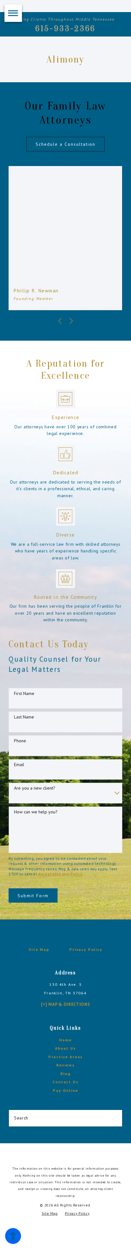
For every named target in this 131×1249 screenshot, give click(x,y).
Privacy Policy (85, 949)
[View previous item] (60, 321)
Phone (20, 741)
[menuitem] (65, 1040)
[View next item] (71, 321)
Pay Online (65, 1090)
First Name (24, 693)
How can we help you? (36, 812)
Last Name (24, 717)
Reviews (65, 1065)
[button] (13, 1236)
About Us (65, 1048)
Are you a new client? (34, 788)
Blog (65, 1073)
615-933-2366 (65, 28)
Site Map (39, 949)
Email (19, 764)
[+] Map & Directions (65, 1004)
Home (65, 1040)
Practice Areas (65, 1056)
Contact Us (65, 1081)
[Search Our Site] (115, 1118)
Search (21, 1118)
